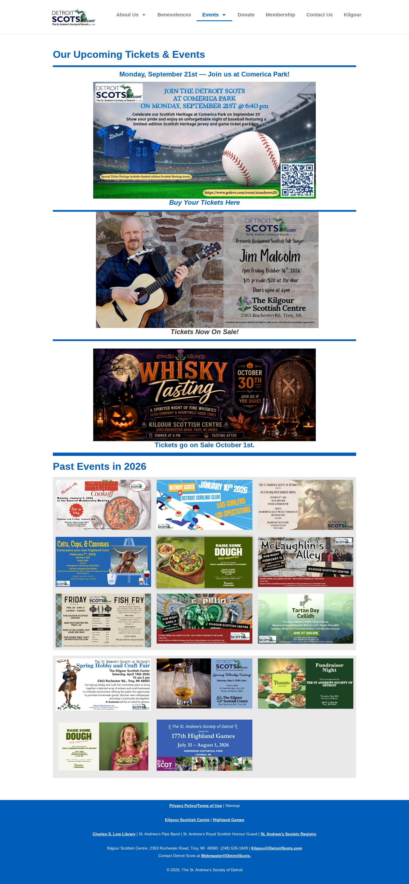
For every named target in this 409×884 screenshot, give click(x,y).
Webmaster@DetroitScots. (226, 855)
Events (210, 15)
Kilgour (352, 15)
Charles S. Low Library (114, 834)
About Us (127, 15)
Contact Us (319, 15)
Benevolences (174, 15)
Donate (246, 15)
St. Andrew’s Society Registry (288, 834)
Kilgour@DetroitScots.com (276, 848)
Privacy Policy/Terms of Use (195, 805)
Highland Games (228, 820)
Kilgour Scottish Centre (187, 820)
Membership (280, 15)
